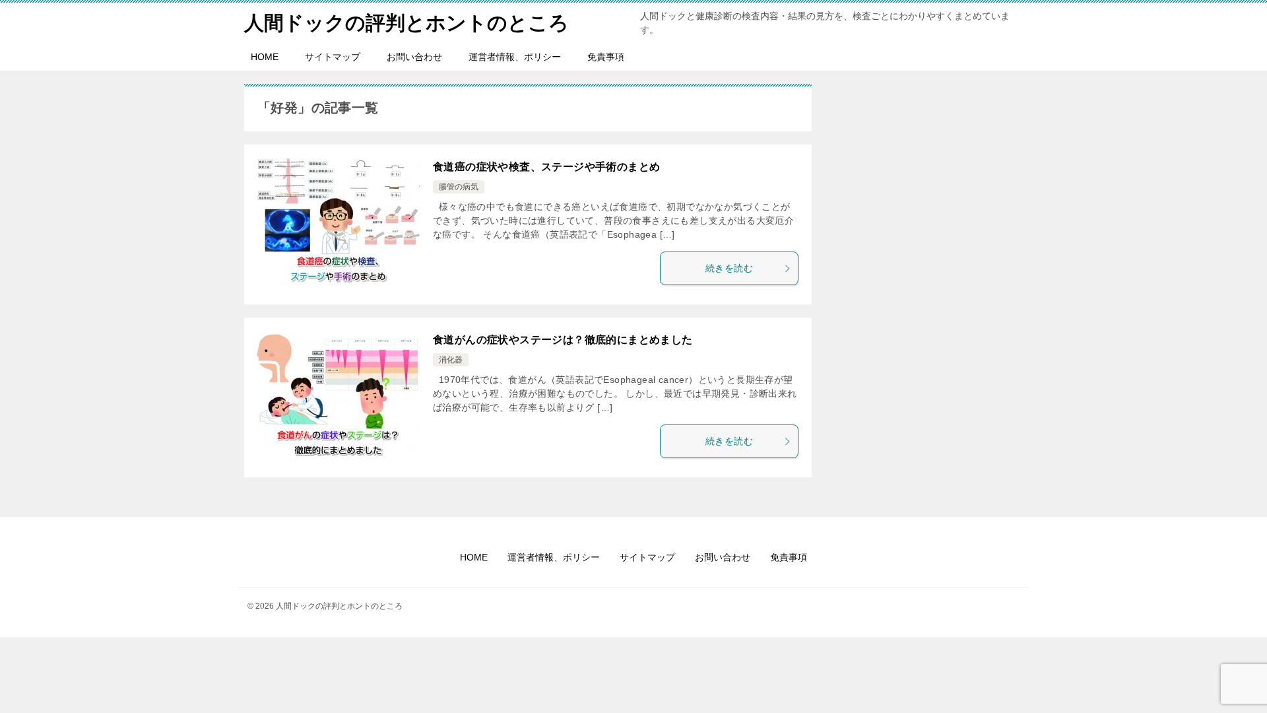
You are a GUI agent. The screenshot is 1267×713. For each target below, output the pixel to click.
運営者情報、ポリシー (515, 56)
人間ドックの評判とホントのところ (406, 23)
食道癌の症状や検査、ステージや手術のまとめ (546, 166)
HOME (264, 56)
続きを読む (729, 268)
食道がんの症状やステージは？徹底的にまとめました (563, 339)
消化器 (451, 359)
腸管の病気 (458, 186)
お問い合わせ (414, 56)
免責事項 (605, 56)
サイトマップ (332, 56)
